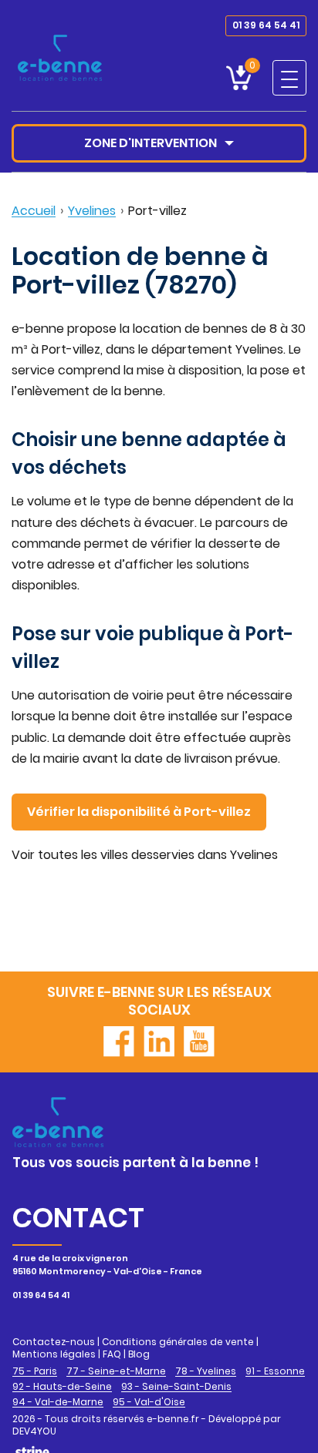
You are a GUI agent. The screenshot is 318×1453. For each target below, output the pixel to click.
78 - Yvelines (205, 1371)
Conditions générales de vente (178, 1341)
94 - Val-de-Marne (57, 1402)
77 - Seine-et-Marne (116, 1371)
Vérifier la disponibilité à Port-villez (139, 811)
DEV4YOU (34, 1431)
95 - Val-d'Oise (149, 1402)
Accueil (34, 211)
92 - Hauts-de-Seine (62, 1387)
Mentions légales (54, 1354)
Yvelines (92, 211)
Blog (139, 1354)
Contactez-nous (53, 1341)
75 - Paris (34, 1371)
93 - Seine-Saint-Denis (176, 1387)
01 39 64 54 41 (265, 25)
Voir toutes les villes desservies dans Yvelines (145, 855)
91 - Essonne (275, 1371)
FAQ (112, 1354)
